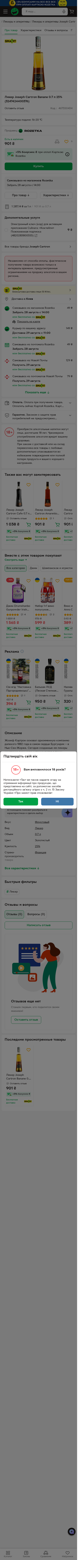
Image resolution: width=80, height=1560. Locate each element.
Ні (57, 801)
